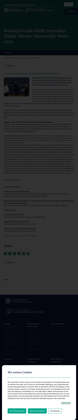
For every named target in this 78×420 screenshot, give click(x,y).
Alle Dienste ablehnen (37, 411)
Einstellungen (55, 411)
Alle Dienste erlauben (16, 411)
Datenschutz (65, 403)
